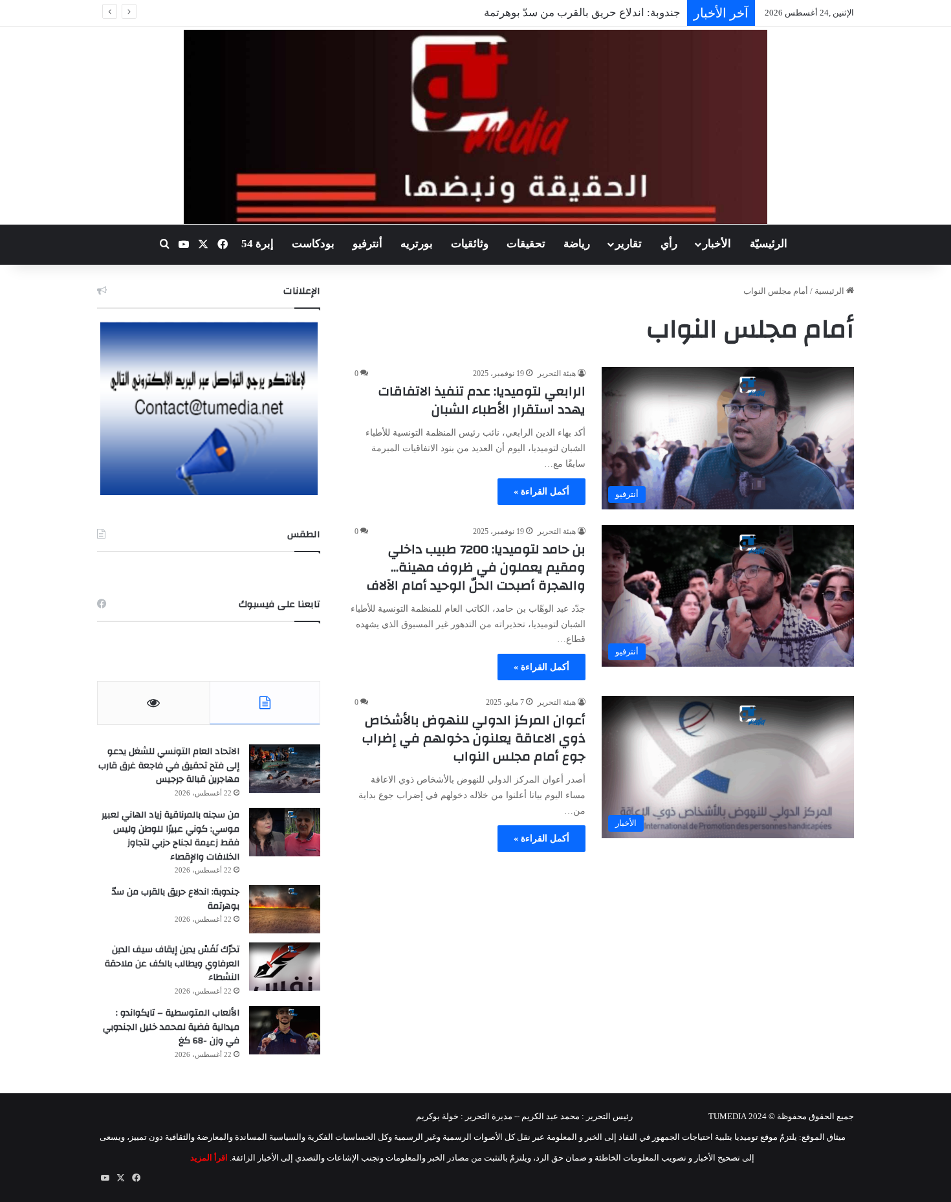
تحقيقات (526, 244)
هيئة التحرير (557, 373)
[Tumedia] (475, 127)
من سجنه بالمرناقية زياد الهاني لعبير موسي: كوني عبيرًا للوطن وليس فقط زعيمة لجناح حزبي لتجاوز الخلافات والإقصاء (170, 836)
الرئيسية (830, 291)
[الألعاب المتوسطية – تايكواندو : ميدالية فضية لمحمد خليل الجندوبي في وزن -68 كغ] (284, 1030)
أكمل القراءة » (541, 491)
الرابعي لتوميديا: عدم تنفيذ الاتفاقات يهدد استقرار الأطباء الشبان (481, 400)
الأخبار (717, 244)
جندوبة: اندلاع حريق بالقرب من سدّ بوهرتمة (175, 899)
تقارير (628, 244)
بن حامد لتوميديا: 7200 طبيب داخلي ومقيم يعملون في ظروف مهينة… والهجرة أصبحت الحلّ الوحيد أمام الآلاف (476, 567)
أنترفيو (367, 244)
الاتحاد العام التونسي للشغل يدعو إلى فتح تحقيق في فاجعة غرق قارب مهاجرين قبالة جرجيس (168, 765)
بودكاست (313, 244)
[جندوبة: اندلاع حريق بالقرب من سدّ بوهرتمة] (284, 909)
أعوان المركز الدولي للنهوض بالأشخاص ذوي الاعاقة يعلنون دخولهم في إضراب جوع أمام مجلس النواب (473, 738)
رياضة (576, 244)
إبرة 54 (257, 244)
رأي (669, 244)
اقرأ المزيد (209, 1158)
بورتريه (416, 244)
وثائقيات (469, 244)
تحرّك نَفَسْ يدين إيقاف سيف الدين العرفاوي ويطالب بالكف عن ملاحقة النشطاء (172, 963)
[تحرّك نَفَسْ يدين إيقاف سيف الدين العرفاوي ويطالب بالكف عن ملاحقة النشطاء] (284, 966)
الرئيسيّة (768, 244)
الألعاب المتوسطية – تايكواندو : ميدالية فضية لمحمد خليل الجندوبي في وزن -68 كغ (171, 1027)
